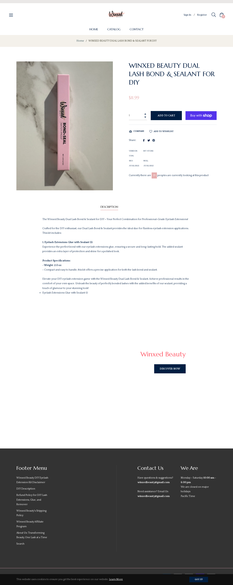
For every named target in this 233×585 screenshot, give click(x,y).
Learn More (116, 579)
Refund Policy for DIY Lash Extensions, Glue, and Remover (31, 500)
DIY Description (25, 488)
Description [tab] (109, 207)
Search (20, 543)
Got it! (199, 579)
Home (80, 40)
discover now (170, 368)
